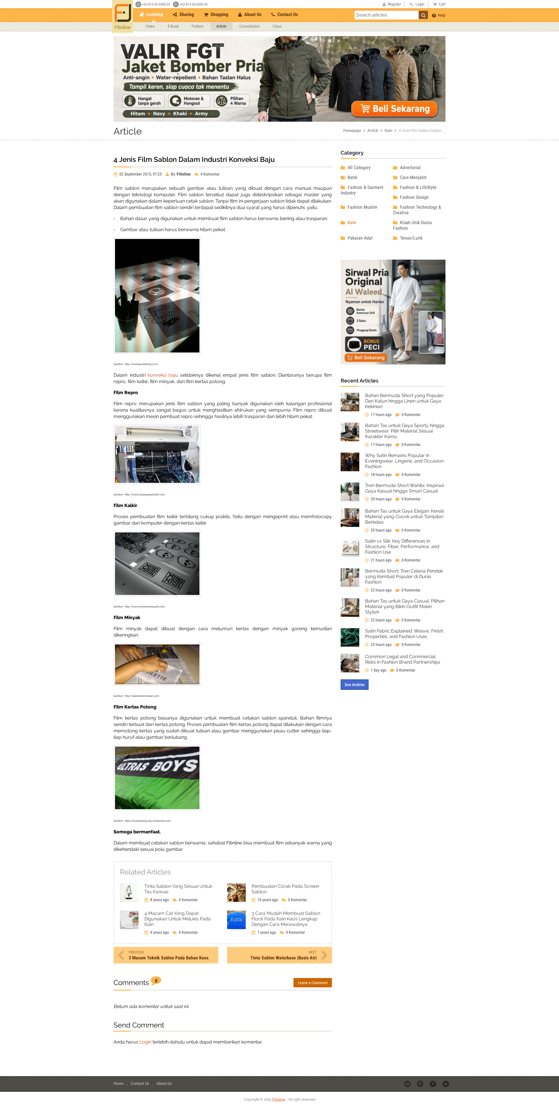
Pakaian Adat (359, 238)
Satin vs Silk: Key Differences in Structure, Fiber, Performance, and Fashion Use (402, 546)
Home (119, 1083)
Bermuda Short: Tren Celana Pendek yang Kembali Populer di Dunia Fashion (404, 576)
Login (145, 1042)
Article (221, 26)
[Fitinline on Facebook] (433, 1083)
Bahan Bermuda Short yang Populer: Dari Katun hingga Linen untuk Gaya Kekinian (404, 401)
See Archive (355, 684)
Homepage (352, 130)
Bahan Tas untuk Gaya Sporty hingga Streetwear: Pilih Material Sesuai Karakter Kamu (404, 431)
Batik (351, 177)
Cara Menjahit (413, 177)
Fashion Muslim (361, 207)
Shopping (218, 14)
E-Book (173, 26)
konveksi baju (163, 375)
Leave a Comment (313, 982)
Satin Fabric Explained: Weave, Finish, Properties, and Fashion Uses (404, 633)
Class (277, 26)
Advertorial (410, 167)
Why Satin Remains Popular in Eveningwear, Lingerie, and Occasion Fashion (404, 461)
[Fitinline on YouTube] (407, 1083)
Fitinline (278, 1099)
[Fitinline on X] (446, 1083)
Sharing (186, 14)
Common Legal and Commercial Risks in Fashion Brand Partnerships (402, 659)
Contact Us (287, 14)
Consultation (249, 26)
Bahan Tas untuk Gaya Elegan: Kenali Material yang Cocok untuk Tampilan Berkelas (404, 516)
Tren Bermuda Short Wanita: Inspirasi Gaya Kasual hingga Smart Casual (404, 488)
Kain (388, 130)
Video (150, 26)
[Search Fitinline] (423, 15)
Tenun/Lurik (410, 238)
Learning (154, 14)
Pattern (198, 26)
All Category (358, 167)
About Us (252, 14)
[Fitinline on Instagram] (420, 1083)
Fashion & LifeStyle (417, 187)
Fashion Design (414, 197)
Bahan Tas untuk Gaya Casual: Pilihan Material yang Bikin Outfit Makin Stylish (405, 606)
